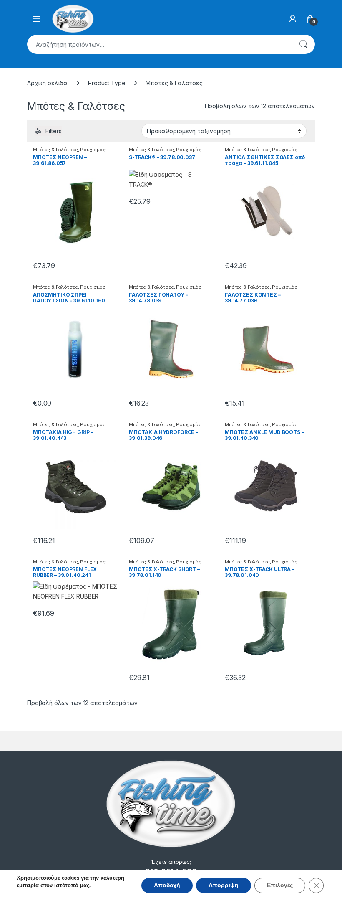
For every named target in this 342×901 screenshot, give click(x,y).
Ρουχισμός (93, 149)
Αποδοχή (167, 885)
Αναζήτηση (303, 44)
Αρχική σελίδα (47, 82)
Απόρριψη (224, 885)
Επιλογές (280, 885)
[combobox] (159, 44)
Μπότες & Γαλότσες (55, 149)
